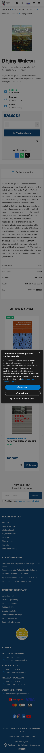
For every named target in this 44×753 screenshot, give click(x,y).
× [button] (39, 353)
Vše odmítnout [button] (22, 393)
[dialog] (22, 376)
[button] (22, 398)
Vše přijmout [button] (22, 387)
